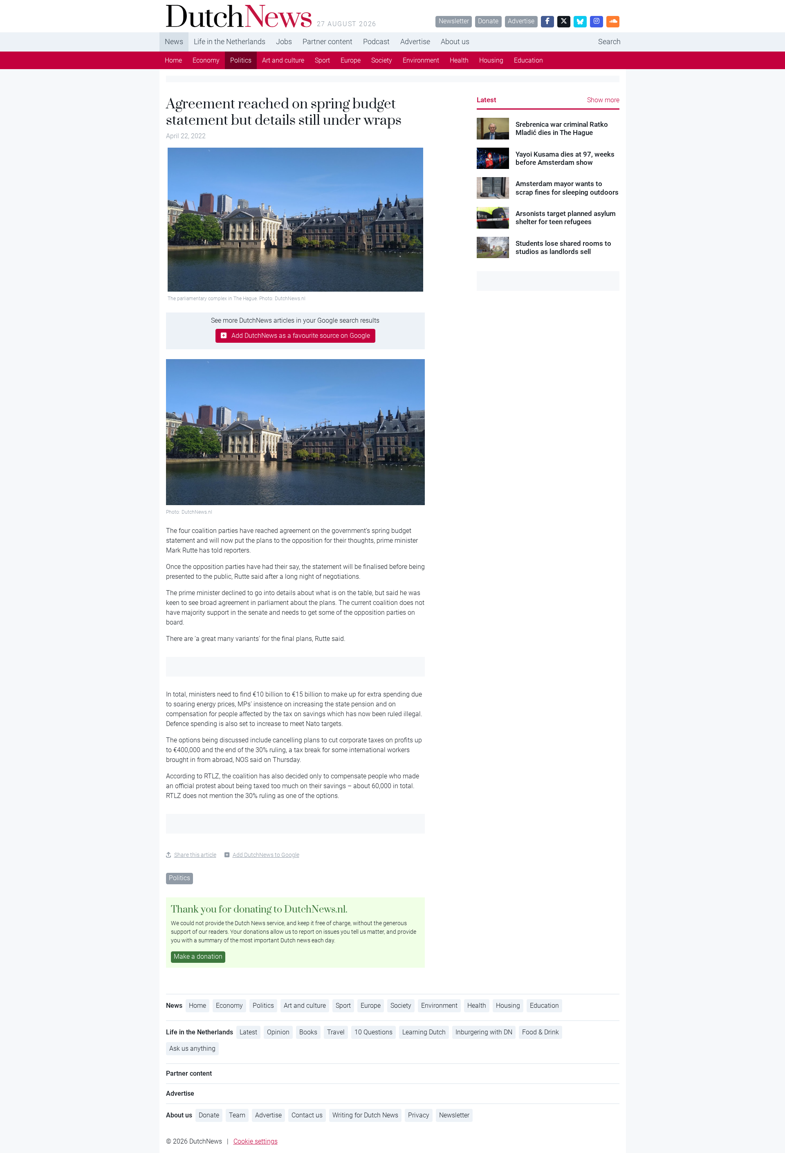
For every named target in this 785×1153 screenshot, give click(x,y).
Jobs (284, 41)
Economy (206, 60)
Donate (488, 21)
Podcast (376, 41)
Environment (421, 60)
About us (455, 41)
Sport (322, 60)
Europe (351, 60)
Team (237, 1115)
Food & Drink (540, 1032)
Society (381, 60)
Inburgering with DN (483, 1032)
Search (609, 41)
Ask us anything (192, 1048)
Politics (240, 60)
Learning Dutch (424, 1032)
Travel (336, 1032)
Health (459, 60)
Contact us (307, 1115)
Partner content (327, 41)
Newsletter (454, 21)
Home (173, 60)
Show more (603, 100)
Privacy (418, 1115)
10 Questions (373, 1032)
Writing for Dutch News (365, 1115)
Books (308, 1032)
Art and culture (283, 60)
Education (528, 60)
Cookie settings (255, 1141)
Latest (486, 100)
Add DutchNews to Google (266, 855)
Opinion (278, 1032)
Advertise (521, 21)
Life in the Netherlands (229, 41)
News (174, 41)
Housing (491, 60)
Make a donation (198, 956)
